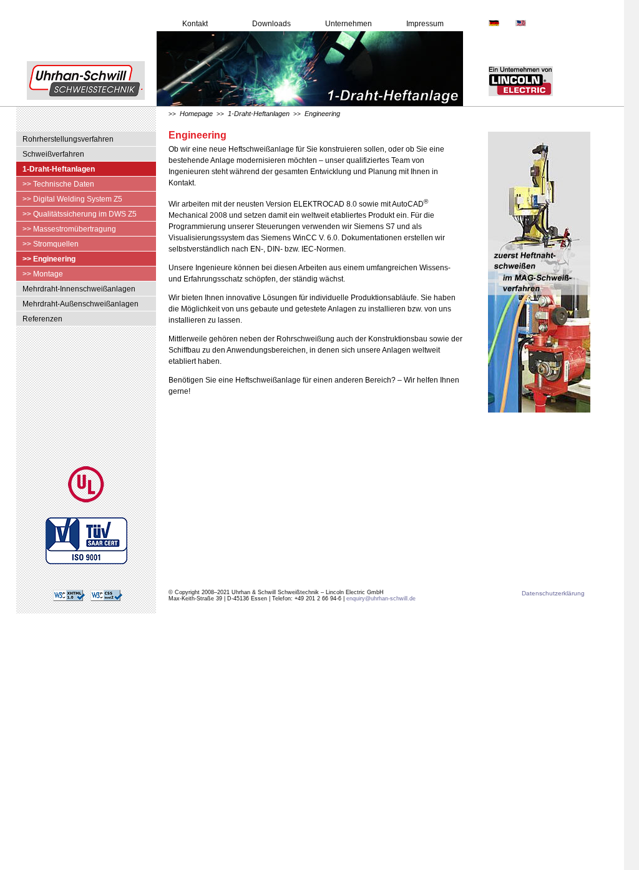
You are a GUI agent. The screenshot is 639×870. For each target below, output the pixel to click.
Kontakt (195, 23)
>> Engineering (49, 259)
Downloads (271, 23)
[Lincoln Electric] (508, 103)
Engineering (322, 113)
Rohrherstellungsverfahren (68, 139)
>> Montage (42, 274)
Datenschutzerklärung (553, 593)
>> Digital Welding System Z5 (72, 199)
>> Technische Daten (58, 184)
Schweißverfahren (53, 154)
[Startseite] (78, 103)
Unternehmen (348, 23)
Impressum (425, 23)
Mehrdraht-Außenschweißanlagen (80, 304)
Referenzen (42, 319)
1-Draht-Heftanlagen (58, 169)
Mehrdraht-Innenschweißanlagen (78, 289)
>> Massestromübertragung (69, 229)
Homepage (196, 113)
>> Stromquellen (50, 244)
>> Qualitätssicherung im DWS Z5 (79, 214)
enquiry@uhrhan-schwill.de (381, 598)
